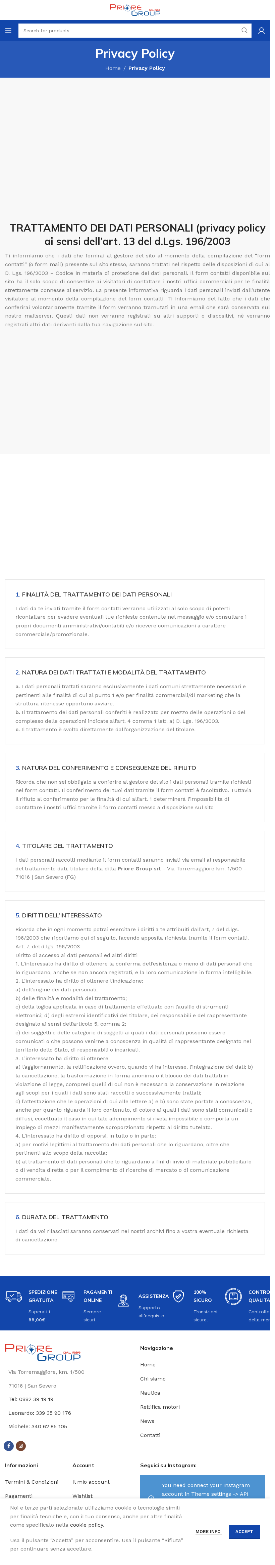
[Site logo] (135, 9)
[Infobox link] (137, 217)
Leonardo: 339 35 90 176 (39, 1413)
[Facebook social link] (9, 1446)
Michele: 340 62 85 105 (37, 1426)
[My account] (261, 30)
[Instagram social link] (21, 1446)
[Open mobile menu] (8, 30)
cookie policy (86, 1525)
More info (209, 1531)
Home (113, 68)
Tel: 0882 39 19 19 (30, 1399)
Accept (244, 1531)
